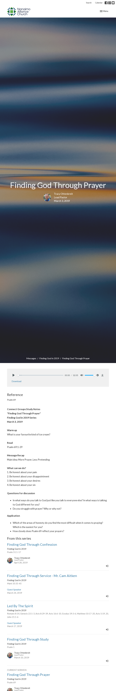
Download (16, 381)
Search (89, 3)
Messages (31, 358)
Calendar (99, 3)
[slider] (40, 375)
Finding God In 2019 (49, 358)
